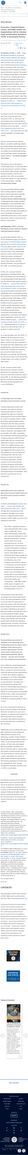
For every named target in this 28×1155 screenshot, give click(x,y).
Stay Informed (8, 8)
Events (7, 1108)
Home (2, 8)
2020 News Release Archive (7, 9)
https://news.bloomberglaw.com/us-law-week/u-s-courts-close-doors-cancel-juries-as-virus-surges (13, 856)
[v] (21, 588)
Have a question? (14, 1083)
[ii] (19, 329)
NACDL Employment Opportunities (14, 1122)
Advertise (21, 1098)
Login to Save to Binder (19, 44)
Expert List (7, 1106)
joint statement (21, 65)
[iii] (7, 476)
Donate (14, 1115)
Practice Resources (21, 1103)
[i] (19, 288)
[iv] (24, 518)
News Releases (17, 8)
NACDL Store (21, 1101)
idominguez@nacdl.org (19, 898)
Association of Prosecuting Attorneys (12, 60)
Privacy (10, 1149)
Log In (20, 1108)
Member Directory (7, 1101)
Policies (17, 1149)
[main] (14, 546)
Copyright (4, 1149)
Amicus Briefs (7, 1103)
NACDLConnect (7, 1098)
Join (21, 1106)
